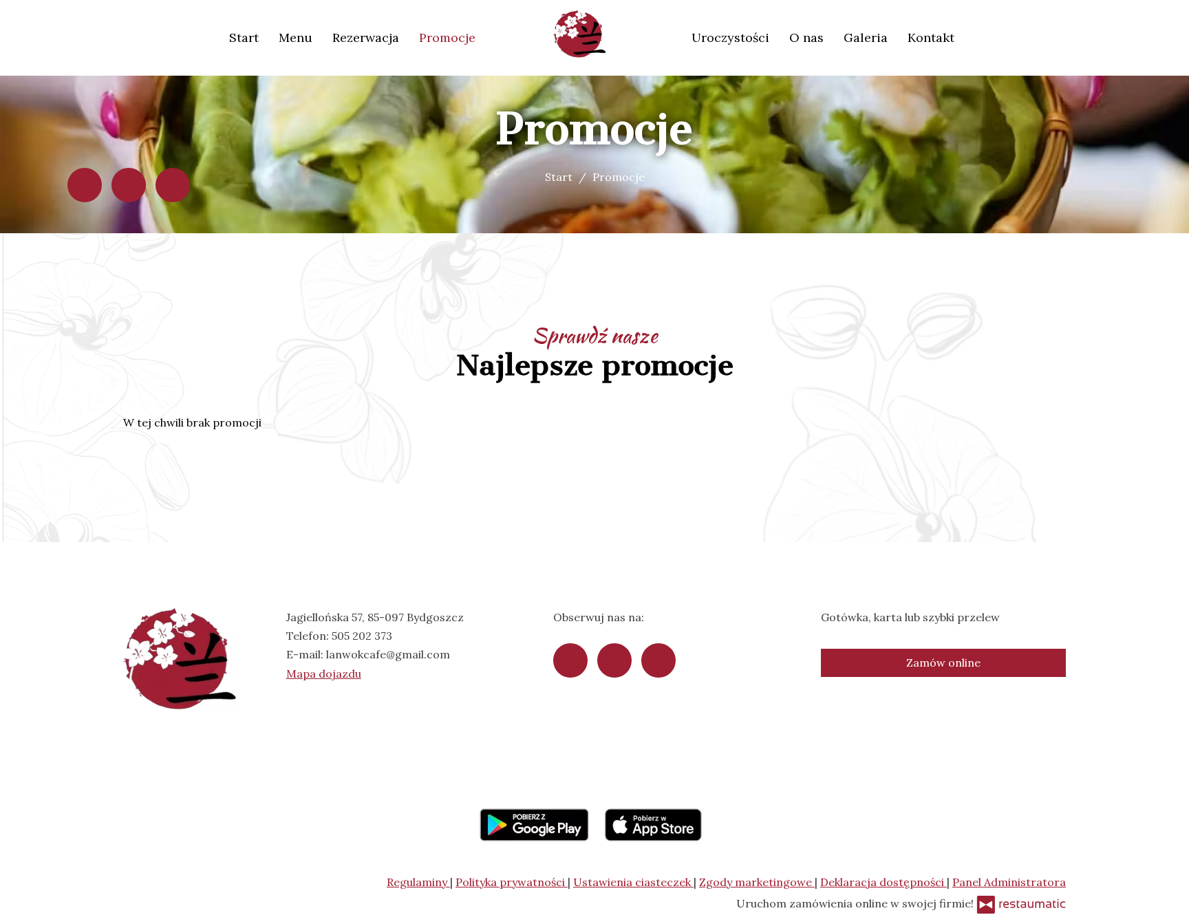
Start (244, 37)
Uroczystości (730, 37)
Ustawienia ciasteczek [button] (633, 882)
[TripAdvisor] (128, 185)
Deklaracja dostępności (883, 882)
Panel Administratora (1009, 882)
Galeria (866, 37)
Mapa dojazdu (323, 673)
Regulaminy (418, 882)
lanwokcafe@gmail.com (388, 654)
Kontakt (931, 37)
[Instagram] (173, 185)
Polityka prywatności (512, 882)
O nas (806, 37)
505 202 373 (362, 636)
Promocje (447, 37)
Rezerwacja (365, 37)
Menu (295, 37)
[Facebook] (84, 185)
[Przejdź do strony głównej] (583, 34)
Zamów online (943, 662)
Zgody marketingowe (757, 882)
